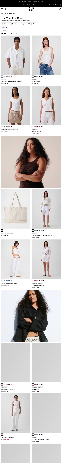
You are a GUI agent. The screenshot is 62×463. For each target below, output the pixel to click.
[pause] (60, 5)
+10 (13, 384)
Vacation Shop (8, 13)
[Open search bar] (5, 9)
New (2, 13)
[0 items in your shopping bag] (60, 9)
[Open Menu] (2, 9)
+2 (13, 76)
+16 (13, 280)
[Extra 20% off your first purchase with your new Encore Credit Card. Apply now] (29, 5)
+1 (43, 230)
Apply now (48, 4)
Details (56, 4)
